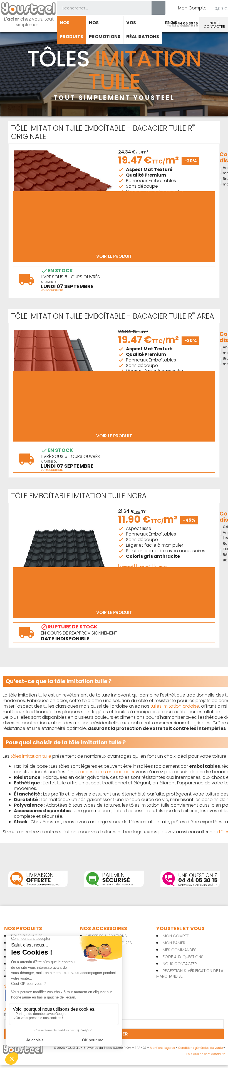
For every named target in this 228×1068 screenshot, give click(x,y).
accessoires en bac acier (107, 772)
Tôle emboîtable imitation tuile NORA (79, 496)
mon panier (174, 943)
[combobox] (100, 8)
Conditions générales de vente (200, 1048)
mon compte (176, 936)
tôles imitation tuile (31, 756)
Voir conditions (52, 290)
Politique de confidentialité (205, 1054)
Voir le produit (114, 256)
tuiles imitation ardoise (174, 706)
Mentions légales (162, 1048)
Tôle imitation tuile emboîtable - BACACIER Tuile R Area (112, 316)
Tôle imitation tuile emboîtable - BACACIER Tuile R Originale (103, 132)
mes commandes (179, 950)
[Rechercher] (158, 8)
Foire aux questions (183, 957)
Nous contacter (180, 964)
